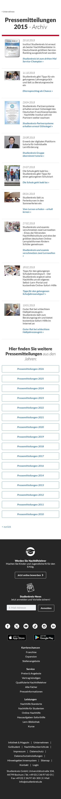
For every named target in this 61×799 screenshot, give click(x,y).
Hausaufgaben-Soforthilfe (31, 717)
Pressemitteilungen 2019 (30, 436)
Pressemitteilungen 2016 (30, 465)
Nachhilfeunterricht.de (36, 746)
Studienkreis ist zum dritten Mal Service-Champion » (39, 60)
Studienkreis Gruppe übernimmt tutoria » (33, 154)
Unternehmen (9, 11)
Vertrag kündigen (31, 677)
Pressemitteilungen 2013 (30, 485)
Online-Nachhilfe (31, 712)
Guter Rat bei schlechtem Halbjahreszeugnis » (36, 330)
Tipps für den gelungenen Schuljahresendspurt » (36, 292)
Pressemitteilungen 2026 (30, 368)
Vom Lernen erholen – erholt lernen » (38, 210)
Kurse (31, 726)
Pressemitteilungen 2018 (30, 446)
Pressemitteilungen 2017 (30, 455)
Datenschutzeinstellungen (28, 755)
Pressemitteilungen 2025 (30, 378)
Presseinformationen (31, 691)
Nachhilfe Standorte (31, 703)
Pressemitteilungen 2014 (30, 475)
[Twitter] (16, 626)
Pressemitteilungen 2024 (30, 388)
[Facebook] (7, 626)
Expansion (31, 656)
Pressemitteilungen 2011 (30, 504)
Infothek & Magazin (18, 742)
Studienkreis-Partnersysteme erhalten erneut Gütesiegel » (38, 124)
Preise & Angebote (31, 673)
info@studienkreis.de (30, 781)
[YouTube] (25, 626)
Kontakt (24, 764)
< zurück (6, 526)
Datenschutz (36, 751)
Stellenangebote (31, 660)
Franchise (31, 652)
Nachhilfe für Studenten (31, 708)
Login (36, 764)
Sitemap (45, 760)
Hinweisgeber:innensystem (22, 760)
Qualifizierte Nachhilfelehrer (31, 682)
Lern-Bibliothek (31, 721)
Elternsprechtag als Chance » (38, 90)
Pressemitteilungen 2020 (30, 426)
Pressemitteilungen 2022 (30, 407)
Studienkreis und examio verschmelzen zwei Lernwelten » (39, 252)
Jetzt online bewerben (29, 575)
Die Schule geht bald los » (36, 182)
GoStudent (14, 746)
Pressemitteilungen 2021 (30, 417)
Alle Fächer (31, 686)
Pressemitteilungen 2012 (30, 494)
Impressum (19, 751)
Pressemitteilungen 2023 (30, 397)
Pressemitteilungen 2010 (30, 514)
